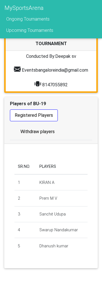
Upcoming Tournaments (29, 30)
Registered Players (34, 115)
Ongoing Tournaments (28, 19)
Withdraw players (37, 131)
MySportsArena (24, 8)
